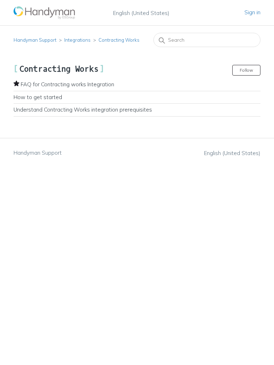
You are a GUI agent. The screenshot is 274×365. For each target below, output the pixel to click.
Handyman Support (35, 40)
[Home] (45, 12)
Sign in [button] (252, 12)
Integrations (77, 40)
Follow (246, 70)
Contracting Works (118, 40)
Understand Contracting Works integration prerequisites (83, 109)
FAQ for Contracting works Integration (67, 84)
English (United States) (141, 13)
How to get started (38, 97)
